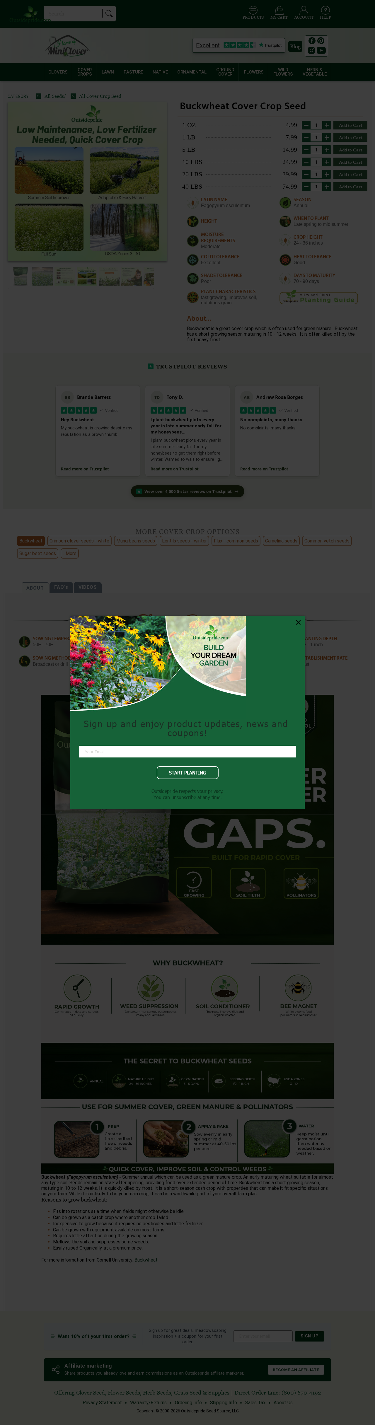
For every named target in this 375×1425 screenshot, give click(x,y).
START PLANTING (187, 772)
